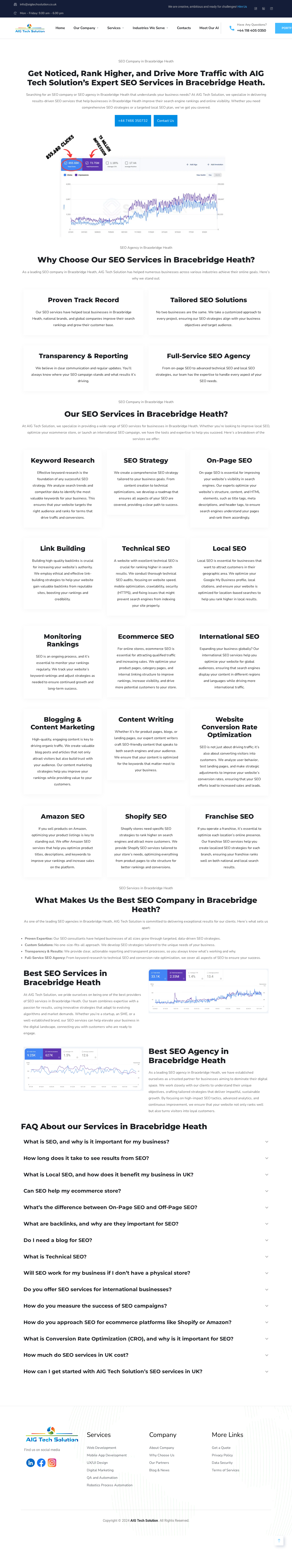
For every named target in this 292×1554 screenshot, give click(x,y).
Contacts (184, 28)
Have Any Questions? (252, 25)
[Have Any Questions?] (232, 28)
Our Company (84, 28)
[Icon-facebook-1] (255, 8)
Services (114, 28)
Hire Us (242, 6)
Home (60, 28)
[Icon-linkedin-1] (263, 8)
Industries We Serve (149, 28)
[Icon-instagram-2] (271, 8)
